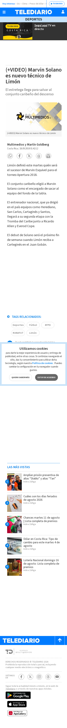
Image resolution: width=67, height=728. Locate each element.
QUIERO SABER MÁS (20, 377)
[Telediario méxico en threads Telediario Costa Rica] (48, 677)
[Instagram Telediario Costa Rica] (39, 677)
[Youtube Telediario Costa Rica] (57, 677)
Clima (24, 3)
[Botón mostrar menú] (4, 12)
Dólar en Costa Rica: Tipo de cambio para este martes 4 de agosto (41, 542)
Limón (33, 333)
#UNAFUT (18, 333)
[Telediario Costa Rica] (33, 12)
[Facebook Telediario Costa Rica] (21, 677)
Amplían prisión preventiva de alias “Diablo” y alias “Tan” (41, 477)
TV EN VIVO (58, 3)
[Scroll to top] (60, 640)
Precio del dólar (37, 3)
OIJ (18, 3)
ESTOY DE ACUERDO (46, 377)
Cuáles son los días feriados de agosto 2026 (40, 498)
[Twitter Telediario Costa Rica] (30, 677)
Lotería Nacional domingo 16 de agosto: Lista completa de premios (41, 563)
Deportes (33, 19)
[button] (10, 156)
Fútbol (33, 325)
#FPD (48, 325)
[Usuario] (63, 11)
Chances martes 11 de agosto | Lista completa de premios (41, 519)
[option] (34, 119)
